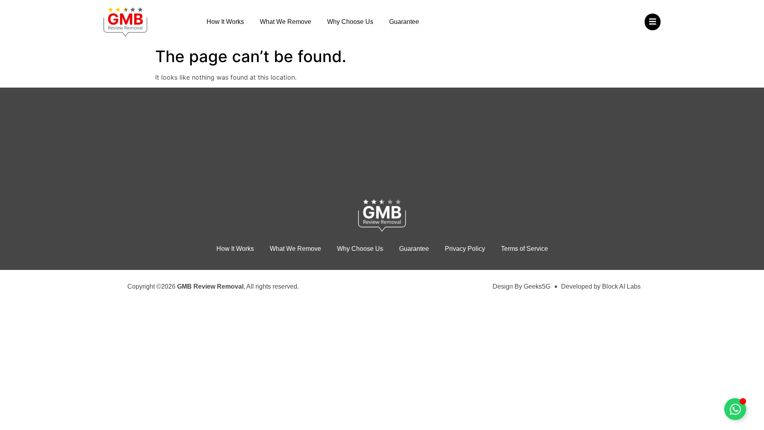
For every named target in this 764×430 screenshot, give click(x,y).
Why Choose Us (350, 21)
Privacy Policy (465, 248)
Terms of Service (524, 248)
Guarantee (404, 21)
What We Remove (285, 21)
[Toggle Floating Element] (735, 409)
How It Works (225, 21)
